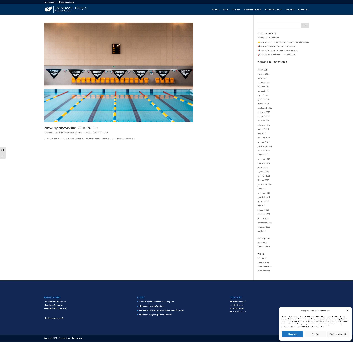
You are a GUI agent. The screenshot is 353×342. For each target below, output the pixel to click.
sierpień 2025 (263, 116)
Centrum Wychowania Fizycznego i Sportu (156, 301)
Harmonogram (252, 10)
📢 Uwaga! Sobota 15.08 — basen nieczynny (276, 46)
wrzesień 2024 (264, 150)
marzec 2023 (263, 201)
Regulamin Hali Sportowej (56, 308)
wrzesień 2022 (264, 227)
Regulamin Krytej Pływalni (56, 301)
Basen (215, 10)
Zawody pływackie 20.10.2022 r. (71, 128)
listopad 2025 (263, 104)
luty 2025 (262, 133)
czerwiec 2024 (264, 159)
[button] (347, 310)
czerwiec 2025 (264, 120)
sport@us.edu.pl (237, 308)
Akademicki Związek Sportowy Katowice (155, 314)
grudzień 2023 (264, 176)
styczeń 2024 (263, 171)
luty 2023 (262, 205)
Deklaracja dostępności (54, 318)
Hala (225, 10)
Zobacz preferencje (338, 334)
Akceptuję (292, 334)
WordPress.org (264, 270)
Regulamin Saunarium (54, 305)
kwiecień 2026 (264, 86)
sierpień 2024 (263, 154)
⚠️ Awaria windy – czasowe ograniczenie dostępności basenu (283, 42)
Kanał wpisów (263, 262)
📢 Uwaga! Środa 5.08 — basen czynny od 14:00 (278, 50)
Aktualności (103, 132)
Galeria (290, 10)
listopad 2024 (263, 142)
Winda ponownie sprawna (268, 37)
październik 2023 (265, 184)
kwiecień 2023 (264, 197)
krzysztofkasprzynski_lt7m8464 (72, 132)
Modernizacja (273, 10)
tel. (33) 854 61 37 (238, 311)
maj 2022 (262, 231)
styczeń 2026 (263, 95)
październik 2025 (265, 108)
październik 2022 (265, 222)
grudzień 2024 (264, 137)
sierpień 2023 (263, 188)
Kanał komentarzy (265, 266)
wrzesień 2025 (264, 112)
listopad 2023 (263, 180)
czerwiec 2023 (264, 193)
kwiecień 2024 (264, 163)
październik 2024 (265, 146)
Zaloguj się (262, 258)
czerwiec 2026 (264, 82)
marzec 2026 (263, 91)
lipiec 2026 (262, 78)
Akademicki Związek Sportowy (151, 306)
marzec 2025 (263, 129)
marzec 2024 (263, 167)
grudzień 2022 (264, 214)
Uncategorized (264, 246)
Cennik (236, 10)
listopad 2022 (263, 218)
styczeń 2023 (263, 210)
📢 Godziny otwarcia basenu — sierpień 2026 (276, 54)
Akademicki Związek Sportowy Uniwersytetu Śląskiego (161, 310)
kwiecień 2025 (264, 125)
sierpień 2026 (263, 74)
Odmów (315, 334)
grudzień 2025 (264, 99)
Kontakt (303, 10)
